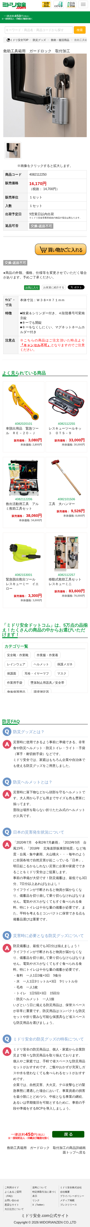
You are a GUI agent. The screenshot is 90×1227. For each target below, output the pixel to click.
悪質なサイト (12, 1204)
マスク (61, 673)
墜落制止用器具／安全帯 (47, 682)
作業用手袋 (14, 682)
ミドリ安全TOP (19, 40)
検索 (80, 30)
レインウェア (16, 664)
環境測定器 (41, 692)
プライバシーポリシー (72, 1196)
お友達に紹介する (53, 287)
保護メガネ (65, 664)
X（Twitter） (39, 1204)
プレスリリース (68, 1204)
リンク (36, 1200)
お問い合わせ (12, 1200)
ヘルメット (41, 664)
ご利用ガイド (12, 1187)
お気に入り (31, 287)
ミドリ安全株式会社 (71, 1187)
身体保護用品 (16, 692)
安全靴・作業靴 (17, 655)
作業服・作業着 (47, 655)
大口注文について (14, 1209)
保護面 (11, 673)
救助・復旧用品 (60, 40)
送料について (39, 1187)
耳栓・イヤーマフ (36, 673)
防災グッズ (39, 40)
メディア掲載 (67, 1200)
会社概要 (65, 1191)
